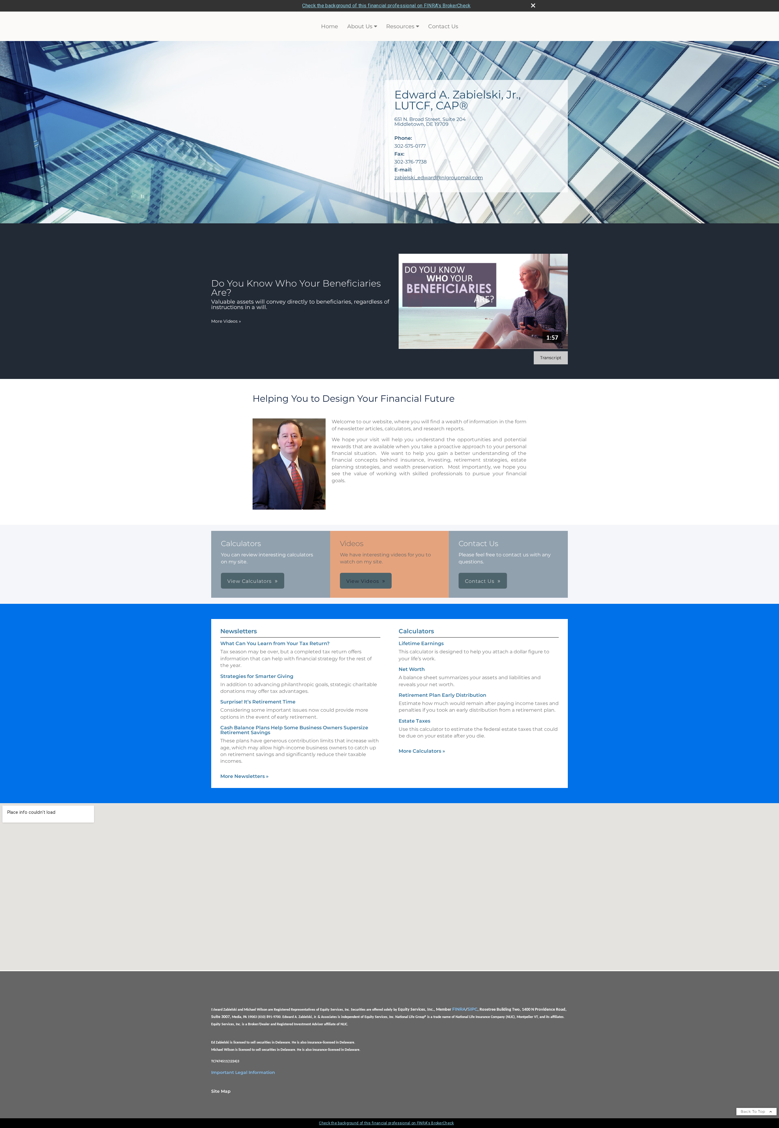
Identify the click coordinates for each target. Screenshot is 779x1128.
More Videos (226, 321)
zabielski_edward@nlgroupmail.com (438, 178)
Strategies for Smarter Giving (256, 676)
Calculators (416, 631)
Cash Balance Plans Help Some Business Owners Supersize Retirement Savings (294, 730)
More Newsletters (244, 776)
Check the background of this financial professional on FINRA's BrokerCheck (386, 6)
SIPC (472, 1009)
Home (329, 26)
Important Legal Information (243, 1072)
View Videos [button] (362, 581)
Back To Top (754, 1111)
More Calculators (422, 751)
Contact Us (443, 26)
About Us (359, 26)
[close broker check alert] (533, 5)
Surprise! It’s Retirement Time (257, 702)
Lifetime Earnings (421, 643)
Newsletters (238, 631)
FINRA (459, 1009)
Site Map (221, 1091)
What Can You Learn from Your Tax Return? (275, 643)
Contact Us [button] (479, 581)
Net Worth (412, 669)
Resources (400, 26)
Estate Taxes (414, 721)
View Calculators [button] (249, 581)
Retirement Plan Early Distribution (442, 695)
